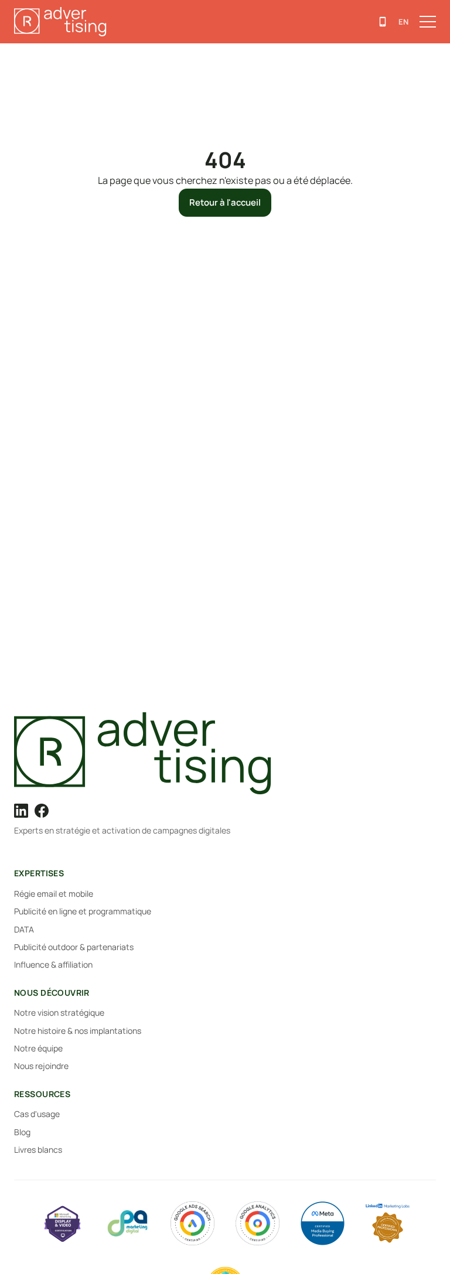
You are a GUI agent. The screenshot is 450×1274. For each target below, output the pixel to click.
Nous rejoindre (41, 1065)
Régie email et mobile (53, 893)
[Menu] (428, 22)
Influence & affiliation (53, 964)
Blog (22, 1132)
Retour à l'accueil (225, 202)
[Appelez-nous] (382, 21)
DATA (24, 929)
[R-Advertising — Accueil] (62, 21)
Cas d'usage (37, 1113)
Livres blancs (38, 1149)
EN (403, 21)
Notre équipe (38, 1048)
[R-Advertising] (225, 753)
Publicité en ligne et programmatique (82, 911)
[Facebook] (42, 811)
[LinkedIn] (21, 811)
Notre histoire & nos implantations (77, 1030)
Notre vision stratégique (59, 1012)
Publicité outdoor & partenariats (74, 946)
